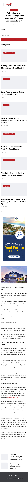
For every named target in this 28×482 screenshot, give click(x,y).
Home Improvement (9, 52)
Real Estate (14, 9)
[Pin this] (24, 445)
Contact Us (10, 475)
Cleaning (6, 105)
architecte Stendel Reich (12, 397)
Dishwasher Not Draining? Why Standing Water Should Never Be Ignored (14, 201)
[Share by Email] (16, 447)
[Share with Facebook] (16, 445)
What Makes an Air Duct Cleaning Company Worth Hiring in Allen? (14, 120)
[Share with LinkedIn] (22, 445)
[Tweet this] (18, 445)
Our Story (17, 475)
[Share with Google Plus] (20, 445)
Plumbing (6, 186)
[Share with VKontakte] (26, 445)
